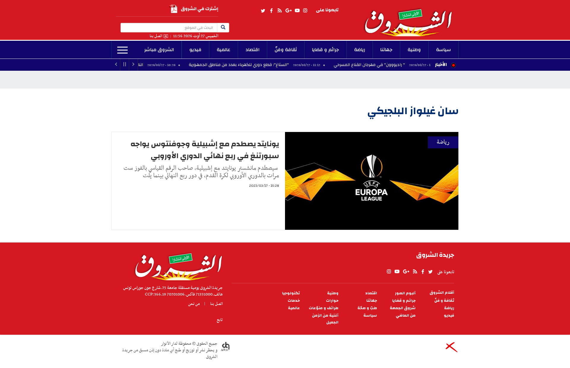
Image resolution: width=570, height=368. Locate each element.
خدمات (294, 300)
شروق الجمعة (403, 308)
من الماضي (406, 315)
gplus (288, 10)
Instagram (305, 10)
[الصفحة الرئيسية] (411, 18)
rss (279, 10)
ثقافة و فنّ (444, 300)
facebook (271, 10)
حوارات (332, 300)
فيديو (195, 49)
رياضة (359, 49)
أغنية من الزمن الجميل (325, 319)
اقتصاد (252, 49)
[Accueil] (176, 265)
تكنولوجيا (291, 293)
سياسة (443, 49)
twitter (263, 10)
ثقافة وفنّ (286, 49)
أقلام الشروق (442, 292)
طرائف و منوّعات (323, 308)
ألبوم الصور (405, 293)
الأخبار (441, 64)
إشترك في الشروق (199, 9)
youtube (297, 10)
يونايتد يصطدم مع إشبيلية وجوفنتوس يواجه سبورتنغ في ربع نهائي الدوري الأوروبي (204, 150)
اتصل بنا (156, 36)
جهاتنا (386, 49)
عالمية (223, 49)
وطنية (414, 49)
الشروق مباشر (159, 49)
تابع (220, 319)
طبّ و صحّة (367, 308)
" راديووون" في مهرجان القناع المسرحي (392, 65)
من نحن (194, 303)
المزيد (122, 50)
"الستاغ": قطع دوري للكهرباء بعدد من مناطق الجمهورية (261, 65)
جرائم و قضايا (325, 49)
